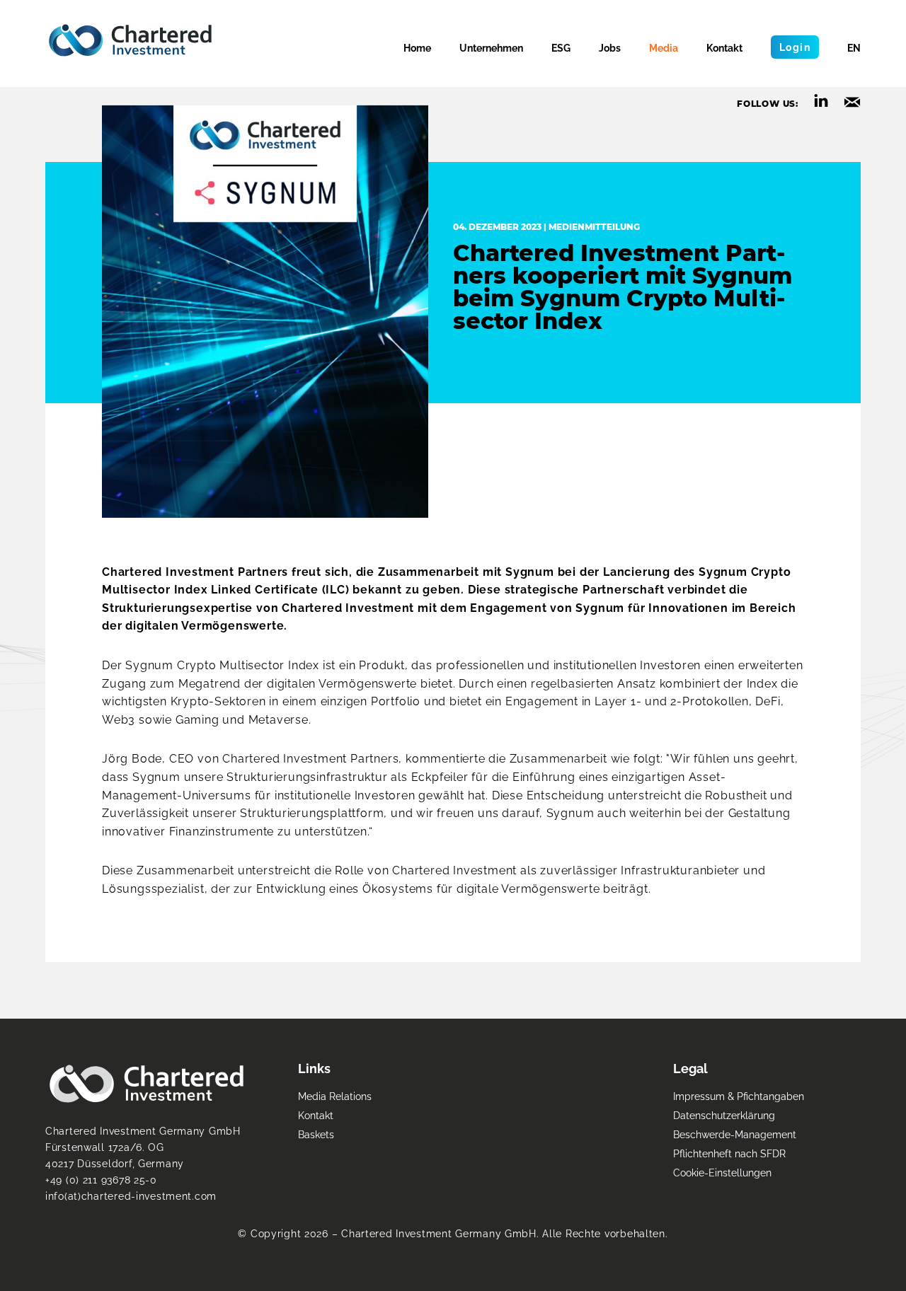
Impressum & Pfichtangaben (738, 1096)
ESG (560, 48)
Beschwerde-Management (734, 1134)
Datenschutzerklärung (724, 1115)
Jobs (610, 48)
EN (854, 48)
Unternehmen (491, 48)
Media (663, 48)
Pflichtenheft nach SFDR (729, 1153)
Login (794, 47)
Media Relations (335, 1096)
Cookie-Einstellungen (722, 1172)
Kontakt (724, 48)
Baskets (316, 1134)
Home (417, 48)
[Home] (130, 40)
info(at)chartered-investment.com (131, 1196)
